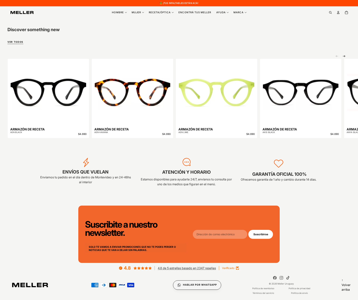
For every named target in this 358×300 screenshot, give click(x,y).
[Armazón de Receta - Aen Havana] (132, 90)
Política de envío (299, 293)
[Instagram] (281, 278)
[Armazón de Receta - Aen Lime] (216, 90)
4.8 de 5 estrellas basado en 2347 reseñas (187, 268)
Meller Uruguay (285, 283)
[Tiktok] (288, 278)
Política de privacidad (299, 288)
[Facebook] (275, 278)
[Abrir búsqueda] (330, 12)
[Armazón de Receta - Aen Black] (48, 90)
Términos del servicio (263, 293)
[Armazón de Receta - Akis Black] (300, 90)
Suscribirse (260, 234)
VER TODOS (15, 42)
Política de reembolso (263, 288)
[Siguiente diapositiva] (344, 56)
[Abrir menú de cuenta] (338, 12)
